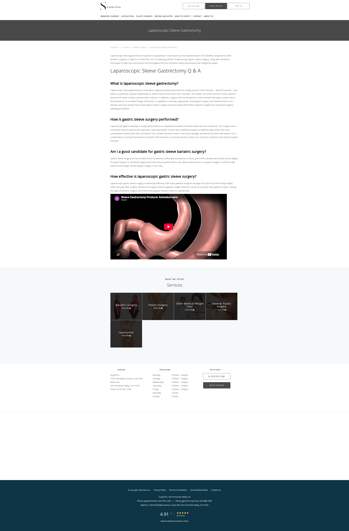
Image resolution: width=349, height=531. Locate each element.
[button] (216, 6)
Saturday (165, 392)
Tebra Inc (146, 490)
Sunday (165, 396)
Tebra (186, 521)
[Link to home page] (106, 6)
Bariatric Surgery (140, 47)
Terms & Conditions (178, 490)
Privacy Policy (160, 490)
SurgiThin (114, 47)
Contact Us (216, 490)
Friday (170, 389)
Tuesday (170, 378)
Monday (170, 375)
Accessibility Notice (199, 490)
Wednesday (170, 382)
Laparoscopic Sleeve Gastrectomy (163, 47)
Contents (126, 47)
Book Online (217, 385)
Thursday (170, 385)
